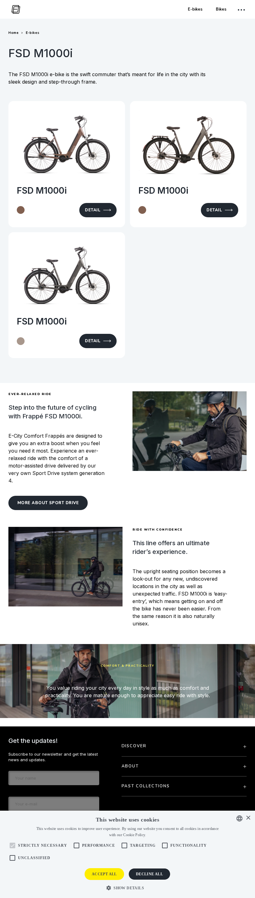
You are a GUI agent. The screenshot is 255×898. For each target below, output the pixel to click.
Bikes (221, 9)
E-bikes (195, 9)
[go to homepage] (14, 9)
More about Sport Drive (48, 503)
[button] (127, 888)
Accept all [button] (104, 874)
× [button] (248, 818)
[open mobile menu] (242, 9)
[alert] (127, 854)
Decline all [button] (149, 874)
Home (13, 32)
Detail (92, 210)
